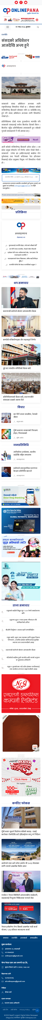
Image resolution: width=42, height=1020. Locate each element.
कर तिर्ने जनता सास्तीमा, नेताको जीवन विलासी (22, 249)
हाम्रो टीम (5, 1010)
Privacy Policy (25, 1010)
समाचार (5, 938)
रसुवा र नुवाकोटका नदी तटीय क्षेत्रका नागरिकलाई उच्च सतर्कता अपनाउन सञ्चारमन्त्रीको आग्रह (23, 668)
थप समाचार (21, 283)
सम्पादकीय (34, 938)
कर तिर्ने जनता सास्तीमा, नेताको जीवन (25, 415)
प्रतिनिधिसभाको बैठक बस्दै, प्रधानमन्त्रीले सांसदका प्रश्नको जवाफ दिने (18, 398)
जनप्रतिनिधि (21, 445)
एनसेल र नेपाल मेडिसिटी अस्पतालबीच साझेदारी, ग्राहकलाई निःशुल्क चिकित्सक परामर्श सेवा (20, 896)
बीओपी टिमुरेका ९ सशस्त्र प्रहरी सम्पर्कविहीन (20, 630)
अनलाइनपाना (11, 66)
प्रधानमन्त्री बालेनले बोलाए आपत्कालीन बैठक (19, 311)
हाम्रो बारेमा (14, 1010)
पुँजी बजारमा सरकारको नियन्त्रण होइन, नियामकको (25, 432)
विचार (21, 407)
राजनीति (14, 938)
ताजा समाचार (21, 605)
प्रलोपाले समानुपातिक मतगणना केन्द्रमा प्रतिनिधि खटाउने (25, 470)
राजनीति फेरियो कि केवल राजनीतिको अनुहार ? (22, 265)
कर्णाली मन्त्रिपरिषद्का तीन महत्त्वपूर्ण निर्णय (19, 340)
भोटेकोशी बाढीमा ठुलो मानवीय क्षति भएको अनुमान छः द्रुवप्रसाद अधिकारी (23, 658)
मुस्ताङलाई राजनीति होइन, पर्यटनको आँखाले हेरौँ (23, 245)
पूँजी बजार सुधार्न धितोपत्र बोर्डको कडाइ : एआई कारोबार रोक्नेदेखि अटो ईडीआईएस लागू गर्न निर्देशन (21, 833)
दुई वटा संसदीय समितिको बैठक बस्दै (17, 368)
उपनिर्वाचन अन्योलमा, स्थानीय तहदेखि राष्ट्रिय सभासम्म (24, 453)
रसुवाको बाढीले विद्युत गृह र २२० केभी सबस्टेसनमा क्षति (23, 612)
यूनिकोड (34, 1010)
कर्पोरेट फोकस (21, 803)
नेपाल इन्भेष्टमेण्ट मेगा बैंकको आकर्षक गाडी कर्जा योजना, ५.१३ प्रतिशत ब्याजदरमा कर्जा (19, 928)
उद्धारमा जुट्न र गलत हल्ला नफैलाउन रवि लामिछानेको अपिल (23, 621)
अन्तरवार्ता (23, 938)
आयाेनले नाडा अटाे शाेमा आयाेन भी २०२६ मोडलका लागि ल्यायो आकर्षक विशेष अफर (20, 865)
